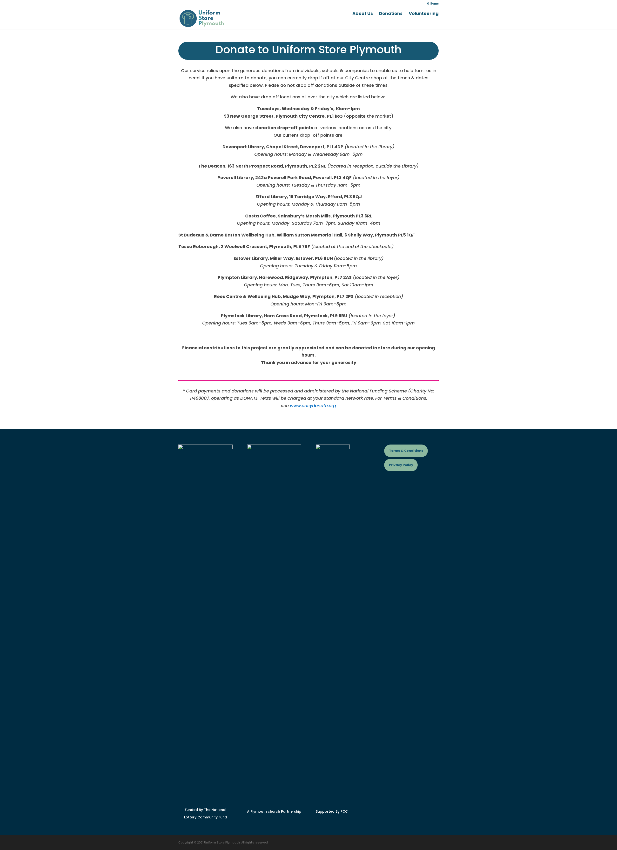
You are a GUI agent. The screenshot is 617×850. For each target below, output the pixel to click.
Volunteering (424, 14)
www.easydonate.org (313, 406)
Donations (390, 14)
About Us (362, 14)
